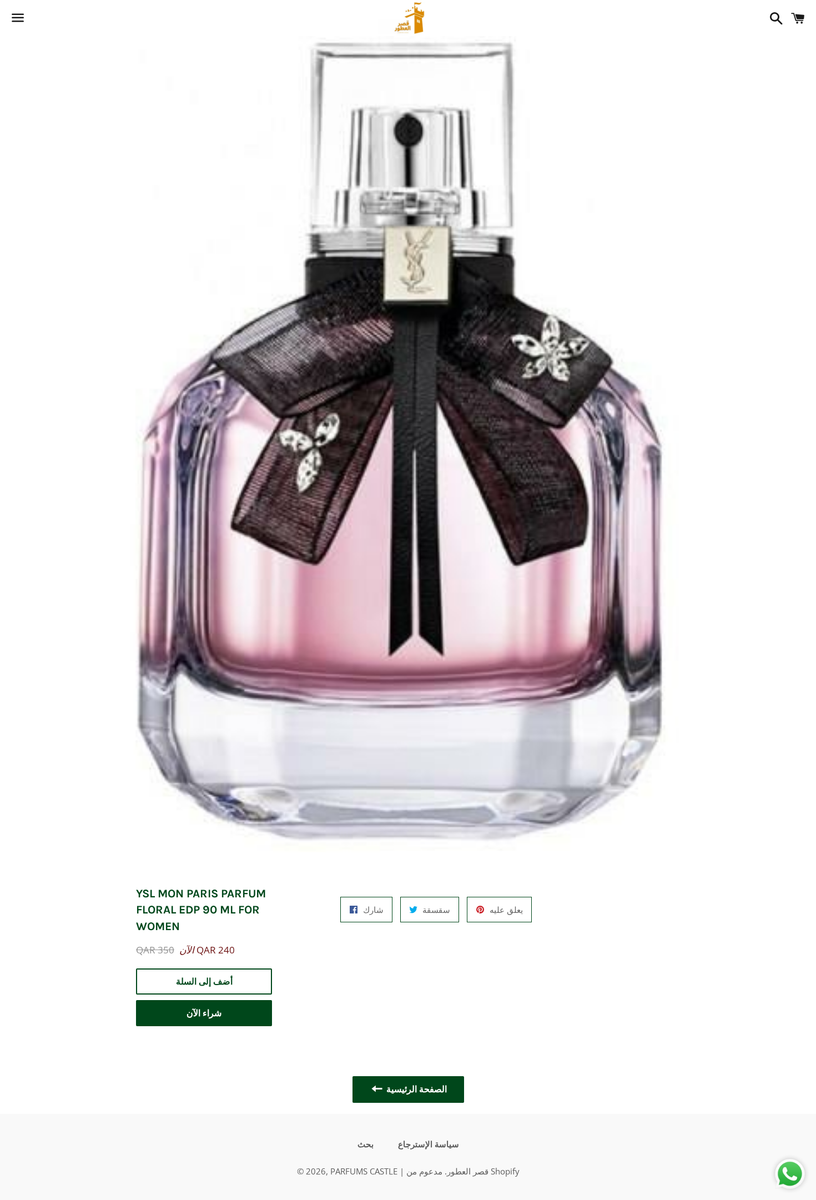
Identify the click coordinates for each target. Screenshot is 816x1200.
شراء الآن (204, 1013)
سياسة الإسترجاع (428, 1144)
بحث (365, 1144)
